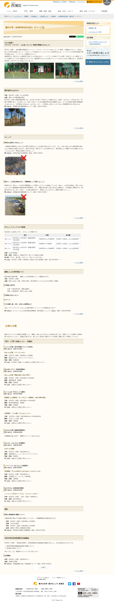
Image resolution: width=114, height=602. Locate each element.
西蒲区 (26, 16)
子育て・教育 (28, 11)
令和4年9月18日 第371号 (66, 16)
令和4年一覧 (92, 28)
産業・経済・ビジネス (87, 11)
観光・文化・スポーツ (65, 11)
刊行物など (34, 16)
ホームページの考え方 (43, 577)
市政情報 (104, 11)
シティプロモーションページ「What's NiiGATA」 (97, 43)
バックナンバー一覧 (94, 32)
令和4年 (53, 16)
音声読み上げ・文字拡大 (60, 1)
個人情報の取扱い (41, 579)
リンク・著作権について (58, 577)
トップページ (18, 16)
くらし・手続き (12, 11)
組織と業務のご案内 (47, 589)
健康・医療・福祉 (45, 11)
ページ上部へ (79, 81)
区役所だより (44, 16)
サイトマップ (81, 1)
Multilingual (72, 1)
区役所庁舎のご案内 (32, 589)
